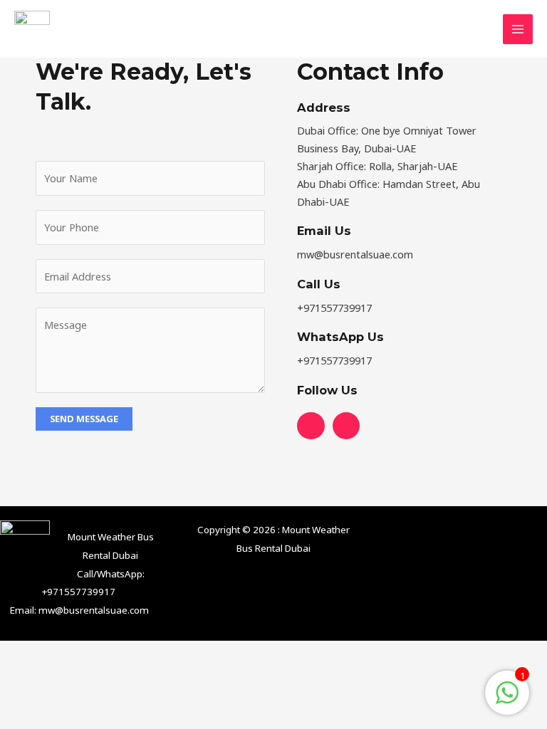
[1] (507, 700)
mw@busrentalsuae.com (93, 610)
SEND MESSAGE (84, 418)
